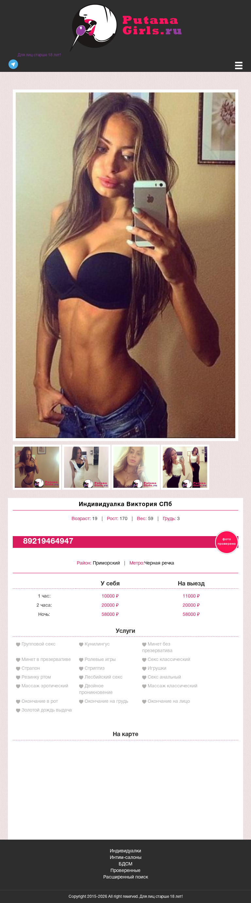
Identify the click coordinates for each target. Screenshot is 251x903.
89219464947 (48, 541)
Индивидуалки (125, 851)
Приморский (106, 563)
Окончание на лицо (169, 701)
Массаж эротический (45, 686)
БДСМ (125, 864)
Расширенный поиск (125, 877)
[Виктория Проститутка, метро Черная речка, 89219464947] (125, 265)
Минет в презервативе (46, 660)
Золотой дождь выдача (47, 710)
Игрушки (157, 668)
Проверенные (125, 871)
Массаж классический (172, 686)
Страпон (31, 668)
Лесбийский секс (104, 677)
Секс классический (169, 660)
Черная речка (159, 563)
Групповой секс (39, 644)
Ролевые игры (100, 660)
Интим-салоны (126, 858)
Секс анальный (164, 677)
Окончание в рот (40, 701)
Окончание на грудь (106, 701)
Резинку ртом (36, 677)
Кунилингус (97, 644)
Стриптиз (95, 668)
